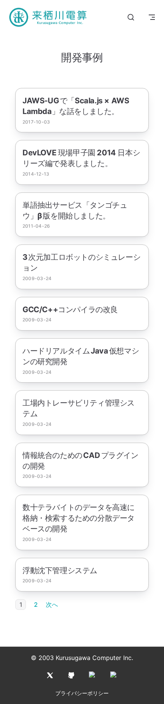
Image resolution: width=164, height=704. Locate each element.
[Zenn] (114, 675)
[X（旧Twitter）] (50, 675)
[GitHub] (71, 675)
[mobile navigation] (152, 17)
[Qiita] (92, 675)
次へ (52, 604)
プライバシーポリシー (82, 693)
